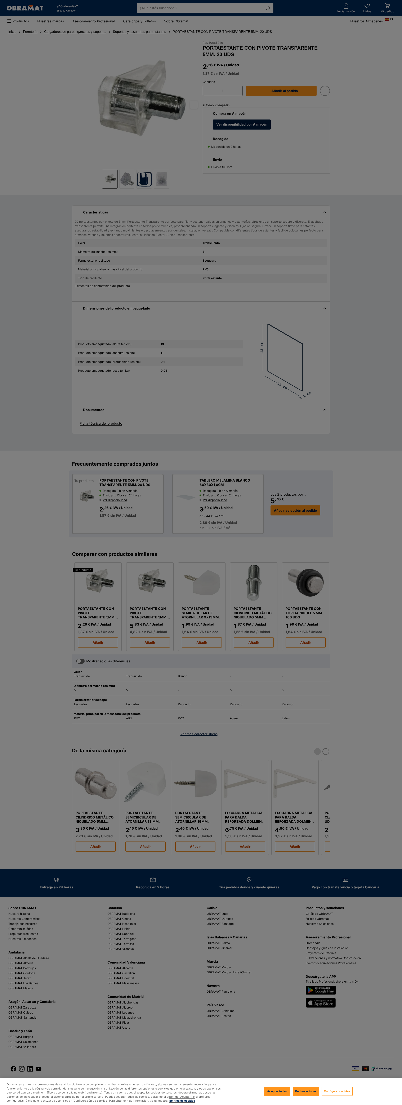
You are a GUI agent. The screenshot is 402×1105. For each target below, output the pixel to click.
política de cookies (182, 1100)
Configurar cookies (337, 1091)
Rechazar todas (306, 1091)
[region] (201, 1091)
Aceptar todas (277, 1091)
